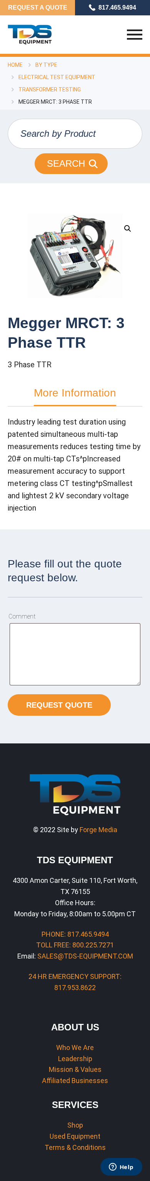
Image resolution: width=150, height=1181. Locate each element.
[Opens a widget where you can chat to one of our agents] (121, 1167)
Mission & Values (75, 1069)
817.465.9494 (117, 7)
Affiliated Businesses (75, 1081)
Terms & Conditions (75, 1147)
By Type (46, 65)
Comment (21, 616)
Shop (75, 1125)
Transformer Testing (49, 89)
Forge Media (98, 830)
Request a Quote (37, 7)
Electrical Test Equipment (56, 77)
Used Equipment (75, 1136)
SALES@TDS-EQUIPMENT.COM (85, 956)
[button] (128, 229)
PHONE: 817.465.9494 (75, 934)
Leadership (75, 1059)
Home (15, 65)
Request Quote (59, 705)
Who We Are (75, 1047)
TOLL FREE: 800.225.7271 (75, 945)
